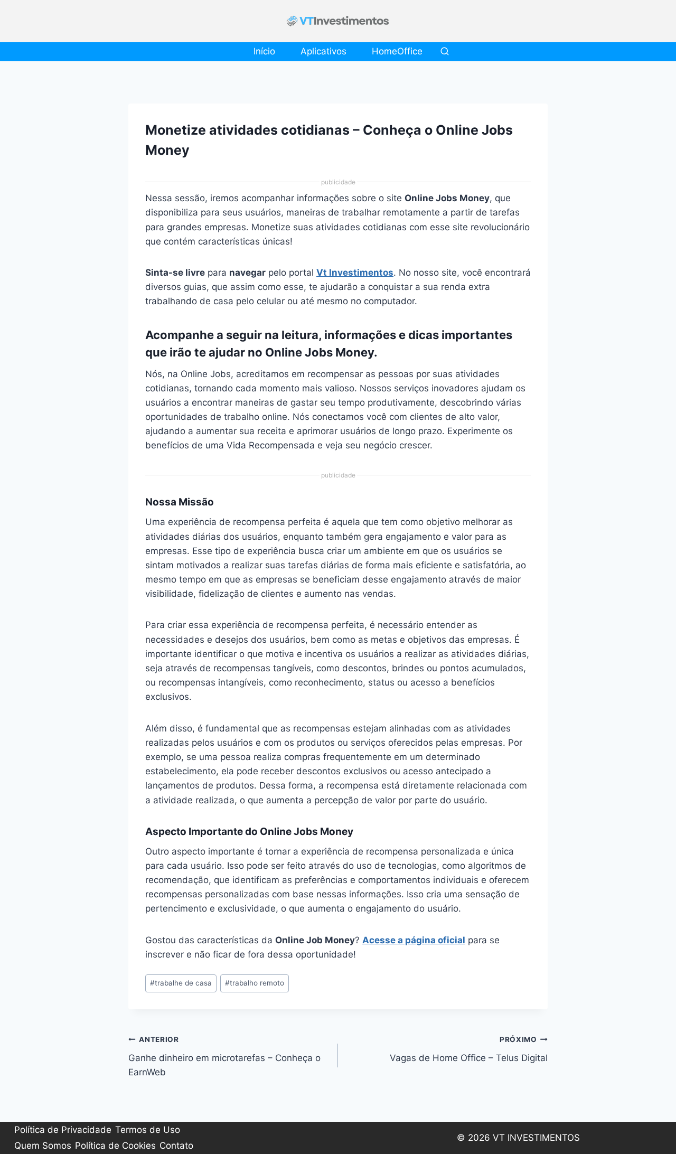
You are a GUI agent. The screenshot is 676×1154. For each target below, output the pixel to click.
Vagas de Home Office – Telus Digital (469, 1049)
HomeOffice (397, 51)
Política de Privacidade (62, 1129)
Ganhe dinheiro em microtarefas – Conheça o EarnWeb (224, 1056)
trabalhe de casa (181, 983)
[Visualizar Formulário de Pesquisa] (444, 51)
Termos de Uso (147, 1129)
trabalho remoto (254, 983)
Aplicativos (323, 51)
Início (264, 51)
